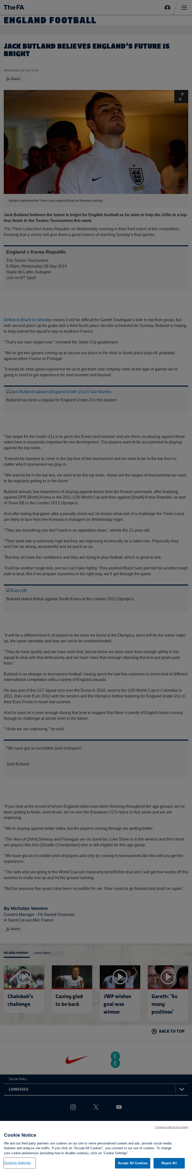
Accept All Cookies (133, 1163)
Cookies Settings (17, 1163)
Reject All (169, 1163)
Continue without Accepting (171, 1127)
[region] (96, 1146)
